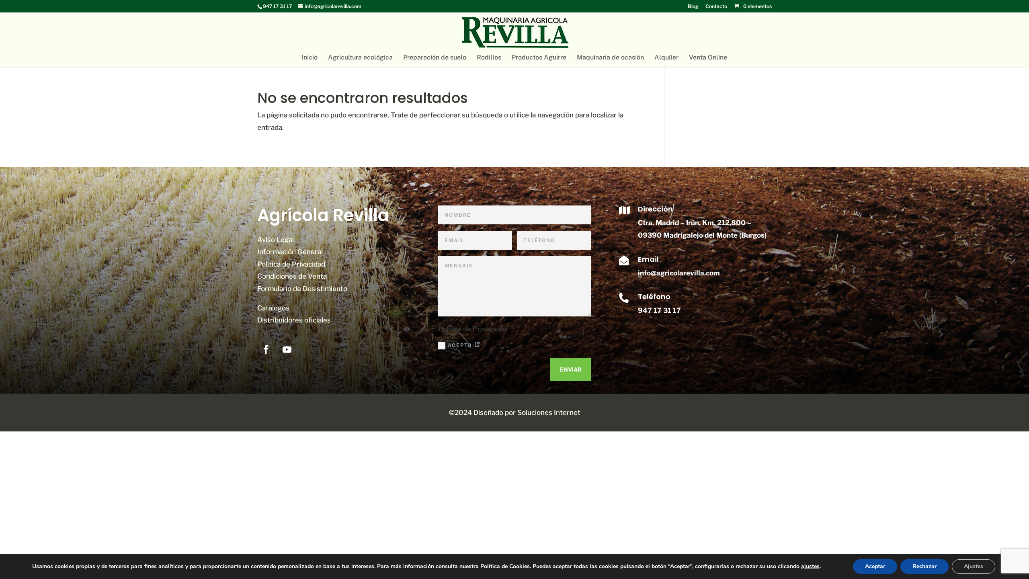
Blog (693, 6)
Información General (290, 252)
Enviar (570, 369)
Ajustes (973, 566)
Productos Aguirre (539, 58)
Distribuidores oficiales (294, 320)
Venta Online (708, 58)
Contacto (716, 6)
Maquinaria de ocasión (610, 58)
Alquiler (666, 58)
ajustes (810, 566)
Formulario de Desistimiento (302, 289)
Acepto (461, 345)
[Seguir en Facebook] (266, 349)
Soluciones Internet (548, 413)
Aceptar (875, 566)
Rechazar (924, 566)
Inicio (309, 58)
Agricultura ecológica (360, 58)
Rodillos (489, 58)
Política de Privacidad (291, 264)
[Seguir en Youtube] (287, 349)
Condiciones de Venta (292, 276)
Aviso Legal (275, 240)
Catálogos (273, 308)
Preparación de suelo (434, 58)
